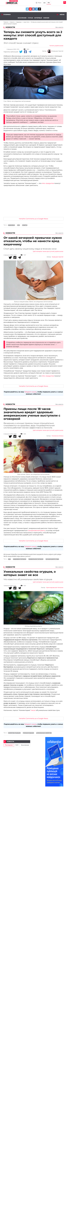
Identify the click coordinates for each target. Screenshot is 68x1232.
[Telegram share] (30, 51)
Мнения (46, 18)
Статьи (30, 18)
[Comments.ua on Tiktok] (39, 9)
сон (18, 225)
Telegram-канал (30, 392)
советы (24, 225)
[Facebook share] (25, 51)
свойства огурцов (14, 733)
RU (49, 2)
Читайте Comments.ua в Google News (33, 219)
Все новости (59, 27)
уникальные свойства (43, 733)
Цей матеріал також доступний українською (48, 251)
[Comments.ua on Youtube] (30, 9)
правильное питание (36, 559)
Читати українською (56, 45)
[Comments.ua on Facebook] (33, 9)
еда (9, 559)
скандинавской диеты (36, 530)
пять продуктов (48, 183)
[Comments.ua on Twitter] (27, 9)
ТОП (16, 745)
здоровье (11, 225)
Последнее (9, 745)
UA (44, 3)
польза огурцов (28, 733)
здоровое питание (19, 559)
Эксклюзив (22, 18)
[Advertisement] (33, 203)
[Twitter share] (20, 51)
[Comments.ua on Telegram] (36, 9)
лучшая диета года (52, 559)
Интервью (38, 18)
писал (33, 710)
